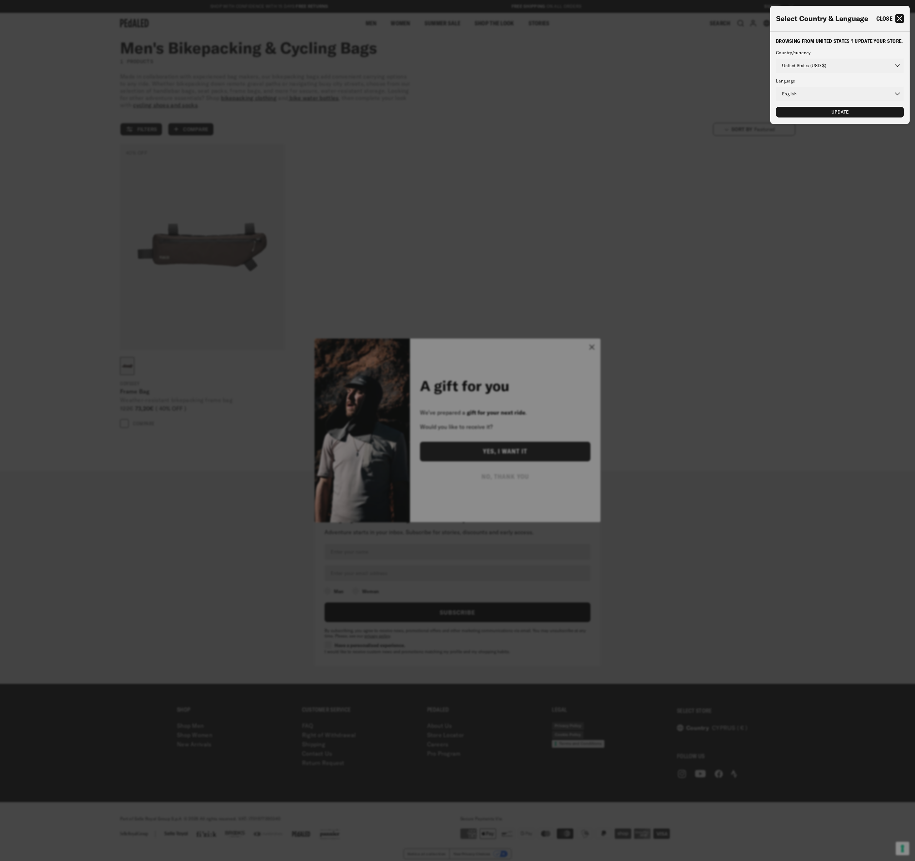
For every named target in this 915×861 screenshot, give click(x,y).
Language (785, 81)
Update (840, 112)
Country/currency (793, 52)
